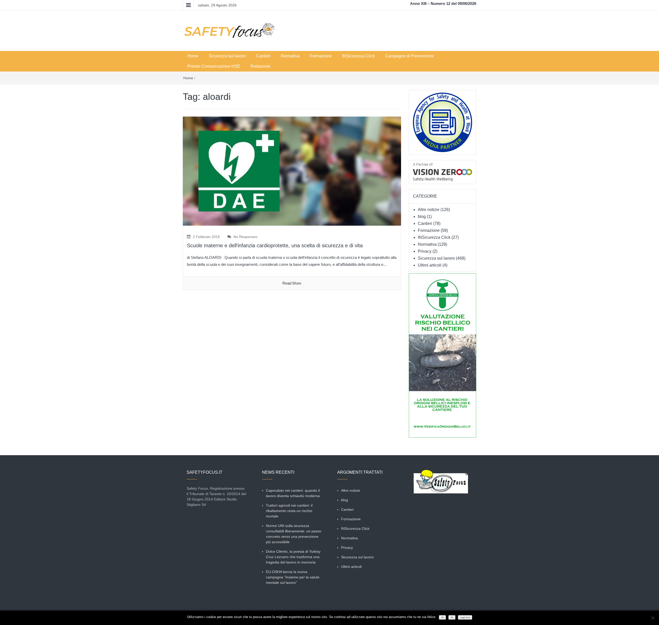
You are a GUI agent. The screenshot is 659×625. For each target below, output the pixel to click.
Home (192, 56)
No (452, 617)
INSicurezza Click (358, 56)
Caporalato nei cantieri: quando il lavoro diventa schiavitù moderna (293, 493)
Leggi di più (465, 617)
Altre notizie (428, 209)
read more (291, 283)
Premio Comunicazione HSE (213, 66)
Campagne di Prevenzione (409, 56)
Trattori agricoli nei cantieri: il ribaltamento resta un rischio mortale (289, 510)
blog (422, 216)
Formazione (321, 56)
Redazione (260, 66)
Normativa (290, 56)
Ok (442, 617)
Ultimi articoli (429, 265)
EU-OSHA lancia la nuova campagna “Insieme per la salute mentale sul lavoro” (292, 577)
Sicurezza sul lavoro (227, 56)
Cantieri (263, 56)
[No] (652, 617)
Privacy (424, 251)
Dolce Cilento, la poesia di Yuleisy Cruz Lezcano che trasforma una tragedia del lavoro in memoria (293, 556)
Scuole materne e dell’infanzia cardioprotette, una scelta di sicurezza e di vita (275, 245)
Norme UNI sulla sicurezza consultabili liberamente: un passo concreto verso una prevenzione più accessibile (293, 534)
